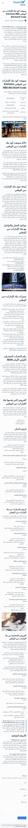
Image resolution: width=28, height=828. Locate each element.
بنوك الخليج (7, 20)
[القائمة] (3, 3)
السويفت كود (23, 69)
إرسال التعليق (22, 817)
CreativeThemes (19, 826)
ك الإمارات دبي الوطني (20, 194)
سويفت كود (19, 46)
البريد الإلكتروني (22, 789)
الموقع (25, 795)
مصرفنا (23, 5)
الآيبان (22, 363)
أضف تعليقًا (23, 802)
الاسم (25, 782)
